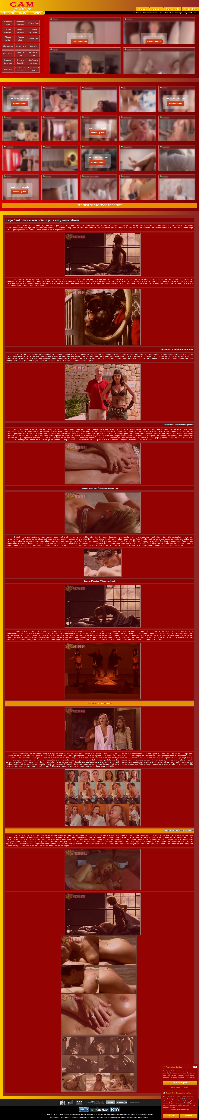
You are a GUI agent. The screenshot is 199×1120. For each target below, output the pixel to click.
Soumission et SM (33, 69)
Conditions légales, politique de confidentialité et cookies (127, 1117)
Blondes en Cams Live (8, 61)
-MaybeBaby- (88, 88)
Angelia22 (165, 147)
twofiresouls (127, 118)
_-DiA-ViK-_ (10, 147)
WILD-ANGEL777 (51, 88)
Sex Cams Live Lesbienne (20, 69)
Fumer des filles (21, 54)
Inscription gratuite (80, 41)
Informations (54, 1117)
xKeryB (55, 50)
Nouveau (22, 13)
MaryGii (48, 147)
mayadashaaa (50, 118)
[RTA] (186, 1088)
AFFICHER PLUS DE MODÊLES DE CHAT (100, 205)
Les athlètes (91, 1117)
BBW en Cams (33, 23)
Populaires (9, 13)
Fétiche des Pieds (33, 54)
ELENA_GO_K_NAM (134, 50)
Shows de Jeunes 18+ (33, 30)
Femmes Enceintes (7, 30)
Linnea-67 (165, 118)
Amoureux (37, 13)
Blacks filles (8, 69)
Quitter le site (175, 1087)
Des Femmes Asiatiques (20, 23)
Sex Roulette (190, 9)
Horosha (48, 177)
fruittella (165, 177)
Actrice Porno (65, 1117)
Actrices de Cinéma (150, 13)
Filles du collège (8, 38)
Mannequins (101, 1117)
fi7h (124, 88)
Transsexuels (172, 9)
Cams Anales (8, 54)
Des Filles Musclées (20, 30)
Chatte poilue (8, 46)
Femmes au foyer (8, 23)
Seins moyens (21, 46)
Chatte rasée (33, 38)
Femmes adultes (21, 38)
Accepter (188, 1116)
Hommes (156, 9)
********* (55, 20)
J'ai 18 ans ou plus (180, 1083)
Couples (142, 9)
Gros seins (33, 46)
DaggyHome (127, 147)
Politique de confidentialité (180, 1109)
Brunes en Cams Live (20, 61)
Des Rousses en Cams (33, 61)
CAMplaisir (137, 13)
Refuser (171, 1116)
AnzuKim (126, 177)
